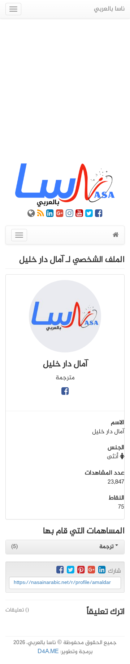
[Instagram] (69, 215)
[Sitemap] (31, 215)
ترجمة (107, 547)
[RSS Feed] (40, 215)
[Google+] (60, 215)
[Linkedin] (50, 215)
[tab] (65, 547)
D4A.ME (48, 652)
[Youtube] (79, 215)
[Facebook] (99, 215)
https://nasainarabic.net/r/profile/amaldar (62, 583)
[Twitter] (89, 215)
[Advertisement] (65, 91)
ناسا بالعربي (109, 9)
